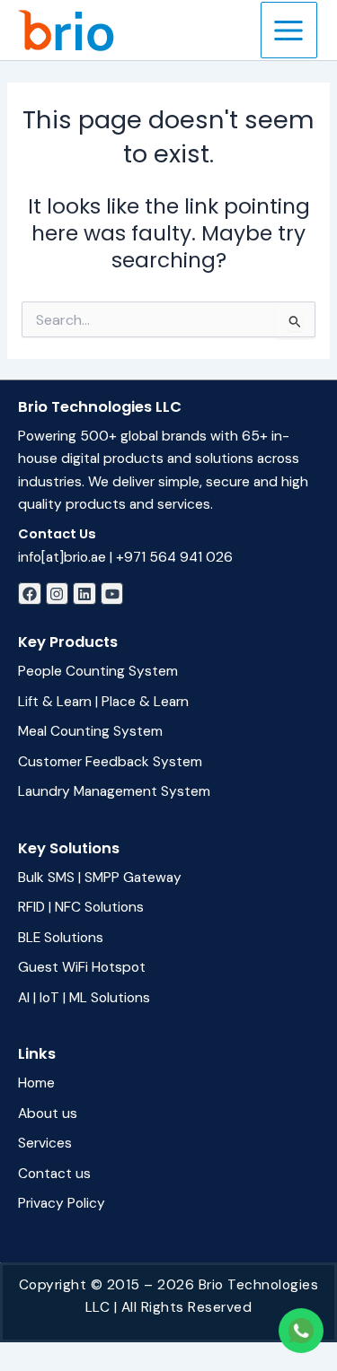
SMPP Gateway (133, 877)
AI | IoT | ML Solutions (84, 998)
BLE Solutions (60, 938)
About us (47, 1113)
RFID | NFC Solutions (81, 907)
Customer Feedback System (110, 762)
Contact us (54, 1174)
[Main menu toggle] (289, 30)
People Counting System (98, 671)
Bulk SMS (46, 877)
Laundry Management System (114, 791)
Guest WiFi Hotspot (82, 967)
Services (45, 1143)
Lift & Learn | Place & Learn (103, 702)
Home (36, 1083)
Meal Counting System (90, 731)
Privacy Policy (61, 1203)
